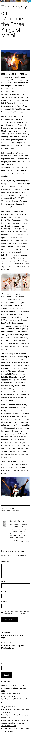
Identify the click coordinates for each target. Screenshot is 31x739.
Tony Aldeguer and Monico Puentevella (14, 699)
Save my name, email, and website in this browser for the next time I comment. (16, 612)
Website (4, 601)
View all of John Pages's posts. (19, 541)
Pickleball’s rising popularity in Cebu (13, 685)
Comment (5, 561)
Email (3, 591)
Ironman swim (12, 707)
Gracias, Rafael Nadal (8, 696)
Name (3, 581)
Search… (4, 664)
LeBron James (15, 510)
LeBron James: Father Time (10, 693)
